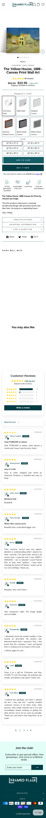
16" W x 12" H (12, 143)
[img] (10, 432)
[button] (18, 79)
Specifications (23, 219)
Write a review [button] (23, 408)
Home (22, 62)
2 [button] (19, 730)
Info (22, 799)
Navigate (22, 793)
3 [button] (24, 730)
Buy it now (23, 168)
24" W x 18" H (33, 143)
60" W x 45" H (33, 153)
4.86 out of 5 (30, 381)
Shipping (14, 85)
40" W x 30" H (33, 148)
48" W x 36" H (12, 153)
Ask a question (23, 229)
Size (23, 139)
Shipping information (23, 224)
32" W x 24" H (12, 148)
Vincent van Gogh (23, 65)
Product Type (23, 94)
